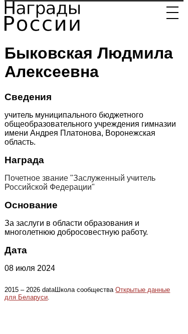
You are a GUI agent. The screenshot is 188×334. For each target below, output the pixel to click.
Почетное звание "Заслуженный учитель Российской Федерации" (80, 182)
